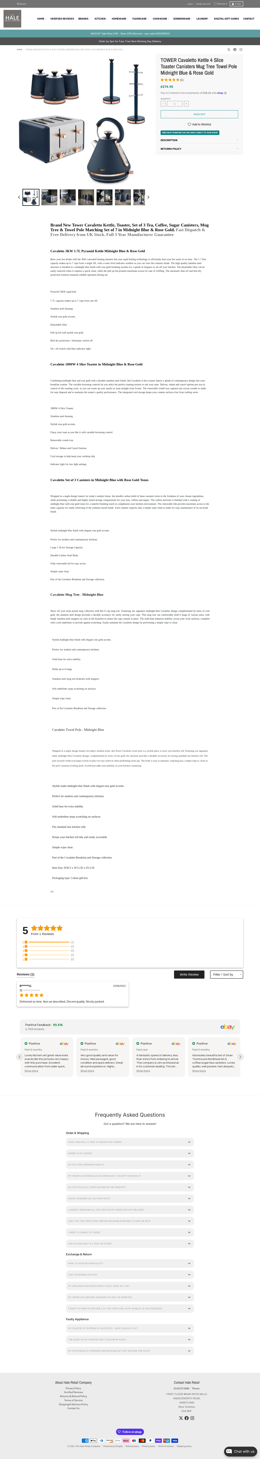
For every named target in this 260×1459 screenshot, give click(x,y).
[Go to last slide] (19, 197)
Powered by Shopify (113, 1446)
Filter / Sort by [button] (223, 974)
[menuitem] (30, 197)
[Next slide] (148, 197)
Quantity (166, 99)
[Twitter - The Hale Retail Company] (229, 49)
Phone (196, 1388)
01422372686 (181, 1388)
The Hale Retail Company (87, 1446)
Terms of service (166, 1446)
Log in (190, 3)
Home (19, 49)
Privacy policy (148, 1446)
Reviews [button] (25, 974)
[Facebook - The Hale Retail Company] (235, 49)
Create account (203, 3)
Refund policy (132, 1446)
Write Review (189, 974)
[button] (172, 79)
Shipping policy (184, 1446)
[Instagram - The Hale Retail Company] (241, 49)
